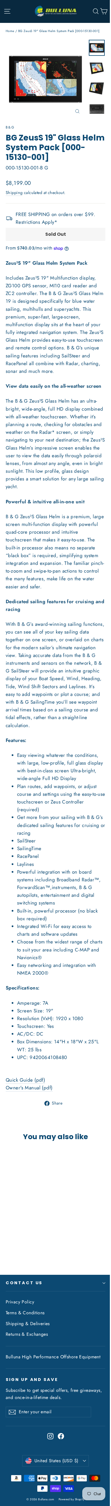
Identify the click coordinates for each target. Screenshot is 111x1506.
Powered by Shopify (72, 1499)
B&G (10, 127)
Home (10, 31)
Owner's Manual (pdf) (29, 1087)
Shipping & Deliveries (28, 1323)
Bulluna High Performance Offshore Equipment (53, 1356)
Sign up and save (32, 1379)
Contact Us (24, 1283)
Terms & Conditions (25, 1312)
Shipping (14, 192)
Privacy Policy (20, 1302)
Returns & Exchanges (27, 1334)
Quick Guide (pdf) (25, 1079)
